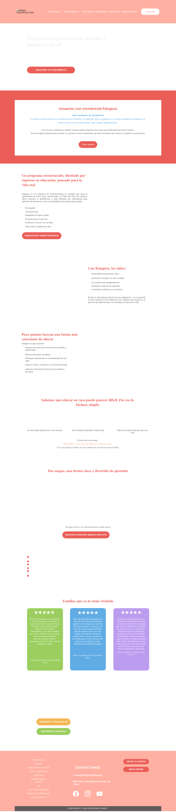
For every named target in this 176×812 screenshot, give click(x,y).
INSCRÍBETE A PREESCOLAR (53, 722)
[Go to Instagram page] (88, 794)
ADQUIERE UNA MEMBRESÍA (51, 70)
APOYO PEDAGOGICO (39, 771)
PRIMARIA (39, 764)
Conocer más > (57, 517)
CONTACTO (114, 12)
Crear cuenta (88, 144)
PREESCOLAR (38, 760)
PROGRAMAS (71, 12)
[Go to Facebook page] (76, 794)
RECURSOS (88, 12)
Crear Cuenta (150, 11)
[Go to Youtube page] (99, 794)
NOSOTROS (53, 12)
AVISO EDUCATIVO (38, 797)
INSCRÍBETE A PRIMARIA (53, 731)
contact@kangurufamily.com (87, 775)
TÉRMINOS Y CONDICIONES (38, 793)
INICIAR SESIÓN (129, 12)
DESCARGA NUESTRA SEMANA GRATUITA (86, 535)
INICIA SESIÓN (136, 769)
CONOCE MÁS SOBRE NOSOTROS (42, 236)
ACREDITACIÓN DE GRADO (39, 768)
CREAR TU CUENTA (136, 761)
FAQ (38, 786)
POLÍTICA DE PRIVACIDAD (38, 790)
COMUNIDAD (101, 12)
